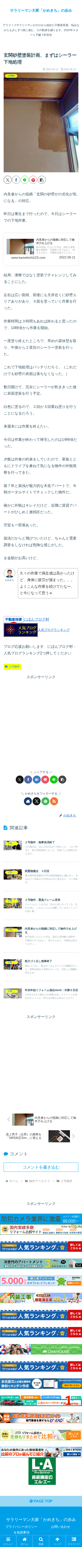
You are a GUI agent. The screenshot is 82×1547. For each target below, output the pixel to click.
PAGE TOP (42, 1501)
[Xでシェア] (8, 180)
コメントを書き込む (41, 1167)
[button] (42, 180)
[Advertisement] (41, 721)
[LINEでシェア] (25, 180)
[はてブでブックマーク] (37, 780)
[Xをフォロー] (37, 801)
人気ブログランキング (54, 630)
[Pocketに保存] (45, 780)
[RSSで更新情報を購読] (54, 801)
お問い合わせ (60, 1526)
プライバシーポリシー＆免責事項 (21, 1529)
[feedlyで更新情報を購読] (45, 801)
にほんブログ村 (36, 619)
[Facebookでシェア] (16, 180)
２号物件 (14, 666)
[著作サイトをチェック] (28, 801)
